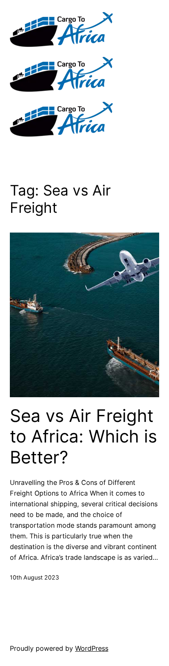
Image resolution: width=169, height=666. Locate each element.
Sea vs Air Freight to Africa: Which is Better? (83, 436)
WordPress (91, 648)
